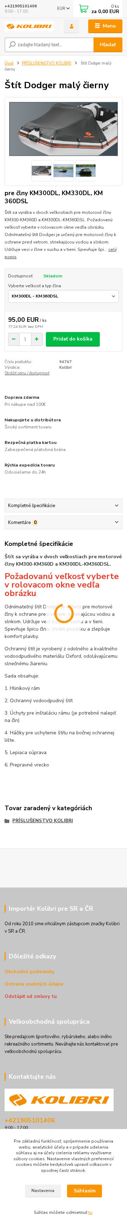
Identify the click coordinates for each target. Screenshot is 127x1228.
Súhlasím (85, 1190)
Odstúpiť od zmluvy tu (31, 996)
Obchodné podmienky (29, 972)
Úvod (9, 63)
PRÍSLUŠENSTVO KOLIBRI (46, 63)
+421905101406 (21, 6)
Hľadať (108, 44)
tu (90, 1212)
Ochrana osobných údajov (34, 984)
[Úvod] (29, 26)
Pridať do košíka (72, 339)
